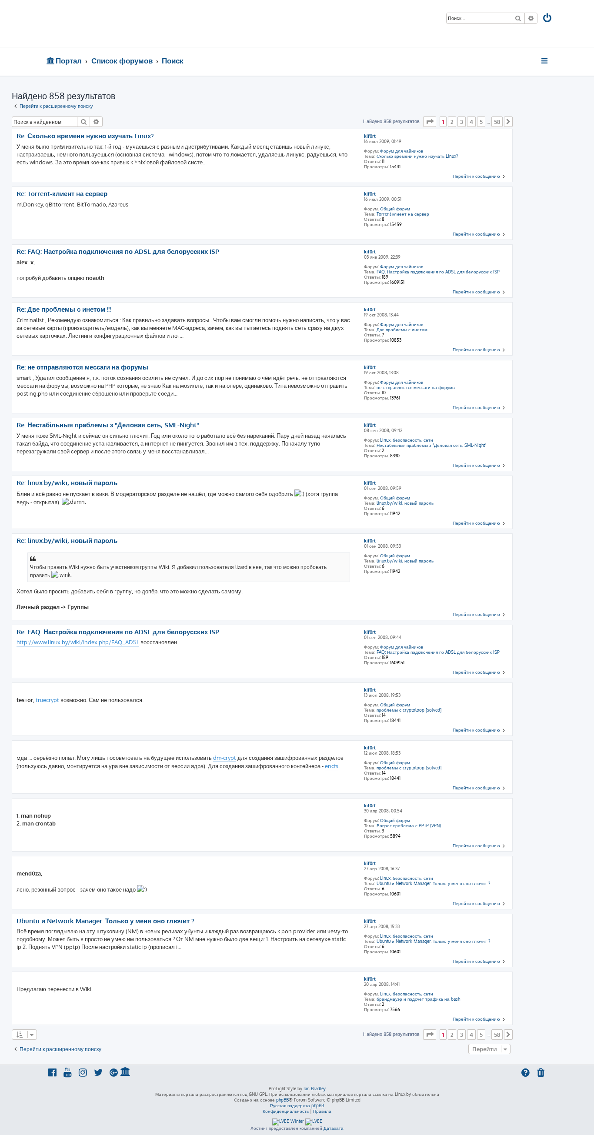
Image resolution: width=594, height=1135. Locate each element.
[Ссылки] (545, 61)
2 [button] (452, 121)
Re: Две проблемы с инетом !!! (64, 309)
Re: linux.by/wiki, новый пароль (67, 483)
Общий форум (395, 208)
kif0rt (370, 136)
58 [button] (497, 121)
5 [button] (481, 121)
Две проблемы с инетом (402, 329)
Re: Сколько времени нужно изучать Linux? (85, 136)
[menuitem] (548, 19)
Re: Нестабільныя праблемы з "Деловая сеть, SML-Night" (108, 425)
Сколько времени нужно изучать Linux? (417, 156)
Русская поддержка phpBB (297, 1105)
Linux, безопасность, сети (406, 440)
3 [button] (461, 121)
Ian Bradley (315, 1088)
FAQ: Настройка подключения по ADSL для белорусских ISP (438, 271)
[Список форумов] (109, 23)
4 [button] (471, 121)
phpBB (282, 1099)
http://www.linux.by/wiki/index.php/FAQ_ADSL (78, 642)
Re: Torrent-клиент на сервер (62, 194)
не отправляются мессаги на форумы (416, 387)
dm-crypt (224, 757)
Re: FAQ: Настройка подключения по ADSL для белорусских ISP (118, 252)
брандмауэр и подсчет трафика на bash (418, 999)
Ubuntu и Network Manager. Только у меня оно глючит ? (433, 883)
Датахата (334, 1128)
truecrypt (47, 699)
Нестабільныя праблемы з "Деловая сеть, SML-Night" (431, 445)
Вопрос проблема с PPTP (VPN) (409, 825)
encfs (331, 765)
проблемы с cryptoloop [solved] (409, 709)
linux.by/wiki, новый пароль (405, 503)
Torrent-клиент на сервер (403, 213)
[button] (429, 121)
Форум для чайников (401, 150)
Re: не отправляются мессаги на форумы (82, 367)
